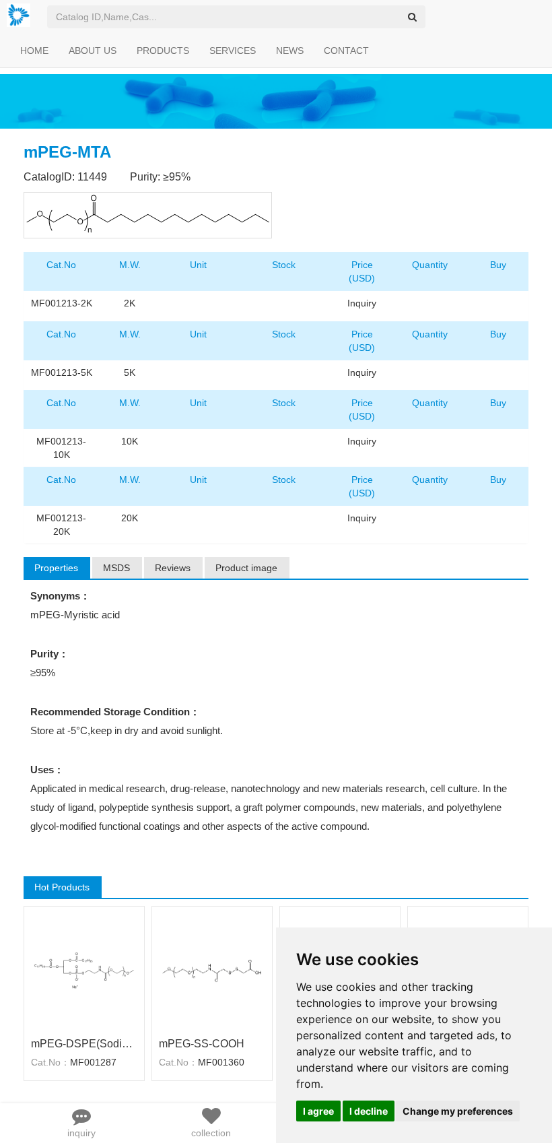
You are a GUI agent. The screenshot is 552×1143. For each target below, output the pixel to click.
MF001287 (93, 1062)
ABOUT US (92, 50)
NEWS (290, 50)
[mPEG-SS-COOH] (212, 969)
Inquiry (361, 303)
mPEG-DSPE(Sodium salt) (84, 1043)
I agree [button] (318, 1111)
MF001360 (221, 1062)
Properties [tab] (56, 567)
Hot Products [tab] (62, 887)
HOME (34, 50)
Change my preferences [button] (458, 1111)
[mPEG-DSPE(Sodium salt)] (84, 969)
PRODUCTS (163, 50)
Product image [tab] (246, 567)
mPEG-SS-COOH (201, 1043)
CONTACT (346, 50)
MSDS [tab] (116, 567)
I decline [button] (368, 1111)
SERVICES (232, 50)
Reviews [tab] (173, 567)
